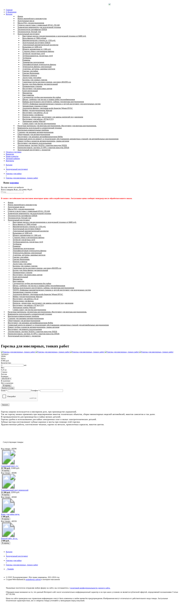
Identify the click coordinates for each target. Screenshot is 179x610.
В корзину (6, 385)
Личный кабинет (13, 158)
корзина (14, 182)
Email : (4, 390)
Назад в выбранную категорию (15, 433)
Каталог (9, 14)
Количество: (6, 363)
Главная (9, 10)
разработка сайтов (33, 579)
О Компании (11, 12)
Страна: (4, 372)
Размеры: (5, 376)
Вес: (3, 368)
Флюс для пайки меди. (10, 514)
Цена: (3, 358)
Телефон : (35, 390)
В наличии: (5, 381)
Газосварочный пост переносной (14, 490)
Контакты (10, 161)
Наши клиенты (12, 156)
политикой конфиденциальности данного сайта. (90, 588)
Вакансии (10, 154)
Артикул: (5, 354)
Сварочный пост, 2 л (9, 466)
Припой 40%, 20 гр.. (9, 538)
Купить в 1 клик (8, 388)
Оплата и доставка (13, 152)
